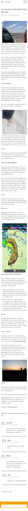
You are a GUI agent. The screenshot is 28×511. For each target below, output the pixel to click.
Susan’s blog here (12, 407)
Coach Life (10, 15)
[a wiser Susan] (5, 2)
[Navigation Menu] (25, 2)
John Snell (9, 423)
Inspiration (16, 15)
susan (9, 440)
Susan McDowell (5, 397)
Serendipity (4, 212)
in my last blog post (6, 75)
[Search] (25, 506)
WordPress (14, 509)
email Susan (4, 503)
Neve (2, 509)
